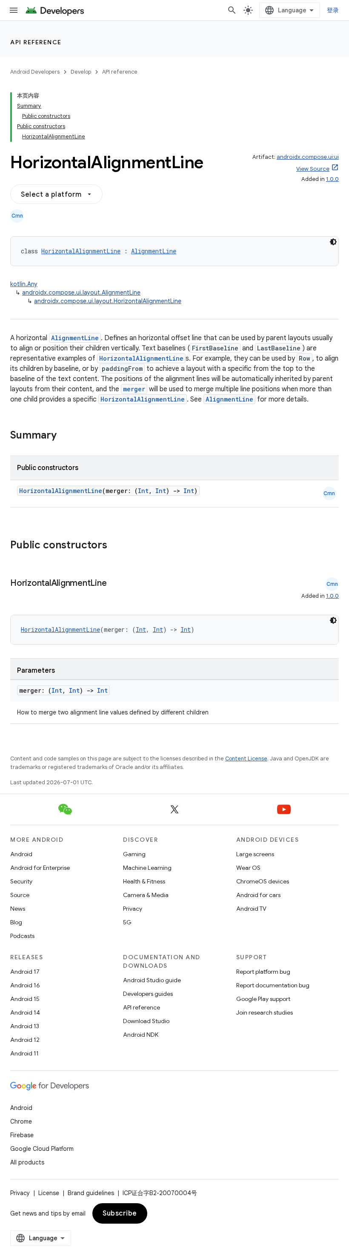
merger (134, 389)
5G (127, 922)
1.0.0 (332, 179)
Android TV (251, 908)
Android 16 (25, 985)
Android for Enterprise (40, 868)
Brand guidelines (91, 1193)
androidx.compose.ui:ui (308, 157)
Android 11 (24, 1053)
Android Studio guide (152, 980)
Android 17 (25, 971)
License (48, 1193)
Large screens (255, 854)
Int (143, 491)
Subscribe (120, 1213)
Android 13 (24, 1026)
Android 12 (25, 1040)
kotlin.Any (23, 284)
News (17, 908)
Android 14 (25, 1012)
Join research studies (264, 1012)
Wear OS (248, 868)
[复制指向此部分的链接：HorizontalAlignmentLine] (114, 584)
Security (21, 881)
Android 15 (25, 999)
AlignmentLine (153, 251)
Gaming (134, 854)
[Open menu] (13, 10)
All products (27, 1162)
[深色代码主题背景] (333, 242)
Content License (246, 758)
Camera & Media (146, 895)
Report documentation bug (272, 985)
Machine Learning (147, 868)
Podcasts (22, 936)
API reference (36, 42)
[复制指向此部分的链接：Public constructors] (118, 546)
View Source (312, 168)
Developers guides (148, 994)
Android (21, 854)
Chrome (21, 1121)
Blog (16, 922)
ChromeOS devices (262, 881)
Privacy (132, 908)
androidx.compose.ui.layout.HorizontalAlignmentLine (107, 301)
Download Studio (146, 1021)
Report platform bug (263, 971)
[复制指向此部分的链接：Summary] (65, 436)
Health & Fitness (144, 881)
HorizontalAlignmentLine (80, 251)
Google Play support (263, 999)
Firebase (22, 1135)
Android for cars (258, 895)
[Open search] (232, 10)
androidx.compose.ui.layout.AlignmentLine (81, 292)
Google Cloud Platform (42, 1149)
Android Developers (35, 71)
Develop (81, 71)
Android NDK (140, 1034)
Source (19, 895)
